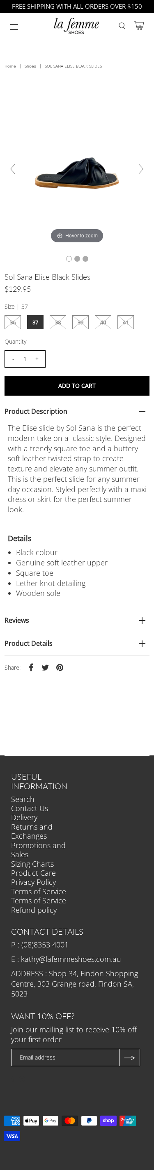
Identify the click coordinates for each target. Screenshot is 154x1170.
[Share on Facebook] (31, 667)
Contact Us (29, 808)
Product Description (36, 411)
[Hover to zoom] (77, 172)
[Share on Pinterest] (59, 667)
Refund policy (34, 910)
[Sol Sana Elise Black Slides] (69, 259)
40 (103, 322)
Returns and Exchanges (32, 831)
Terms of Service (38, 891)
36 (13, 322)
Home (10, 66)
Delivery (24, 817)
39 (80, 322)
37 (35, 322)
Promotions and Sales (38, 849)
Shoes (30, 66)
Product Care (33, 873)
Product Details (29, 643)
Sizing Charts (32, 864)
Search (22, 799)
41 (126, 322)
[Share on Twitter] (45, 667)
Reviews (17, 620)
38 (58, 322)
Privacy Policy (33, 882)
